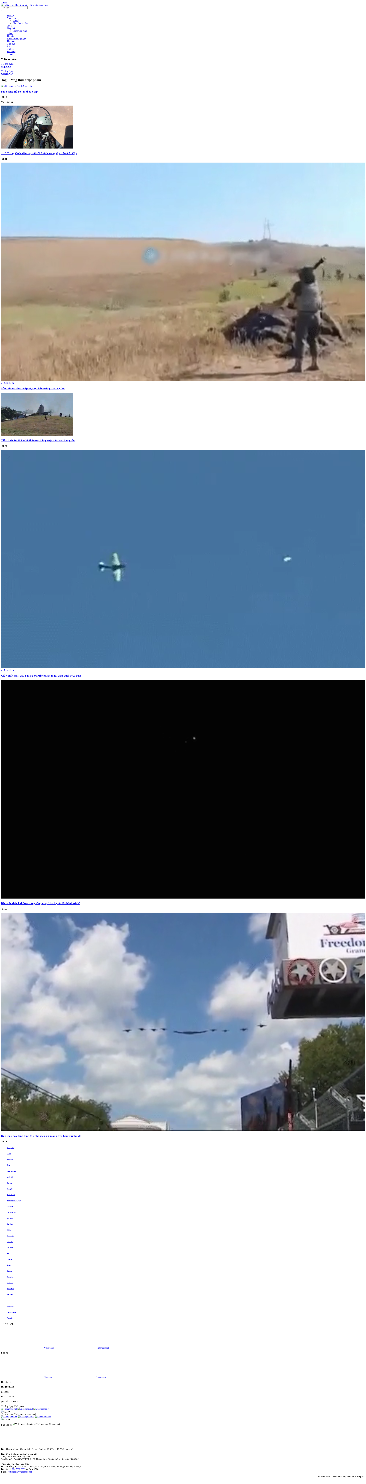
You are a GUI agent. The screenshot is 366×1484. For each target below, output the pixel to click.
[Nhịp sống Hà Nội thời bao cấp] (16, 86)
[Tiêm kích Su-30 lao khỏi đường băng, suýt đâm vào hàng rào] (37, 435)
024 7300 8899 (18, 1469)
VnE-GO (10, 1177)
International (103, 1348)
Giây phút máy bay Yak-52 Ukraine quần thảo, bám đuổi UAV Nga (41, 675)
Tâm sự (9, 1271)
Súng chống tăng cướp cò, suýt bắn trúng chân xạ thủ (33, 388)
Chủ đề (10, 54)
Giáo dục (11, 44)
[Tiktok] (226, 1449)
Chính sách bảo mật (29, 1449)
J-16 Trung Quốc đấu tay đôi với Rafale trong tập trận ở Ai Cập (39, 153)
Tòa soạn (48, 1377)
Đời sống (10, 1247)
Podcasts (10, 1159)
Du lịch (10, 49)
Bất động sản (11, 1212)
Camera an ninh (20, 31)
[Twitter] (139, 1449)
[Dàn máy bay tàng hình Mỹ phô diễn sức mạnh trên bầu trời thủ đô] (183, 1130)
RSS (49, 1449)
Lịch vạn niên (11, 1312)
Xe (8, 46)
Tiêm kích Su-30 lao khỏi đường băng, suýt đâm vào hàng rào (38, 440)
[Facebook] (96, 1449)
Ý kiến (9, 1265)
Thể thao (11, 41)
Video (4, 2)
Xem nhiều (10, 1289)
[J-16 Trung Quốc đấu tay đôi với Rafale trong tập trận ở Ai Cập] (37, 148)
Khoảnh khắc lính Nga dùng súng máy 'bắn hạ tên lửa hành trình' (40, 903)
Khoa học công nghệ (16, 38)
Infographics (11, 1171)
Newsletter (10, 1306)
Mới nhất (10, 1283)
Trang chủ (10, 1148)
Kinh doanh (11, 1195)
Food (9, 25)
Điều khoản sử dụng (10, 1449)
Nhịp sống (11, 18)
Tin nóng (10, 1294)
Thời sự (10, 15)
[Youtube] (183, 1449)
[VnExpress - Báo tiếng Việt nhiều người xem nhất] (24, 5)
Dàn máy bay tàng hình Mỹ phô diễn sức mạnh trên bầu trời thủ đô (41, 1135)
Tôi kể (15, 20)
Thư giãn (10, 1277)
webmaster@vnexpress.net (20, 1472)
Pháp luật (11, 28)
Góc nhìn (10, 1206)
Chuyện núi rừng (20, 23)
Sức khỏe (11, 51)
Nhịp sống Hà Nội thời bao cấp (19, 91)
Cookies (42, 1449)
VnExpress (49, 1348)
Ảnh (8, 1165)
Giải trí (10, 33)
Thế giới (10, 36)
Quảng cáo (101, 1377)
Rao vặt (9, 1318)
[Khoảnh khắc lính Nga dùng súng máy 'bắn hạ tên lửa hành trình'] (183, 898)
